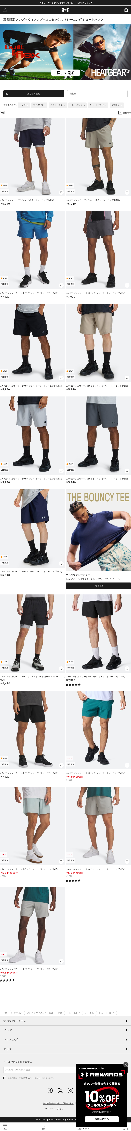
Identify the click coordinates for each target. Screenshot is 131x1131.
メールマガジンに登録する (17, 1061)
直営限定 (17, 1013)
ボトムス (89, 1013)
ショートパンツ (106, 1013)
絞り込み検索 (33, 93)
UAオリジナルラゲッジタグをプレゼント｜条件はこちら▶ (66, 2)
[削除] (27, 105)
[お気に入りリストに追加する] (61, 192)
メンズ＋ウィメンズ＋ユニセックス (44, 1013)
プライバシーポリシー (33, 1078)
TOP (6, 1013)
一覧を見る (98, 586)
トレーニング (73, 1013)
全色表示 (127, 113)
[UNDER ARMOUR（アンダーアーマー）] (65, 10)
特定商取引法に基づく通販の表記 (58, 1103)
